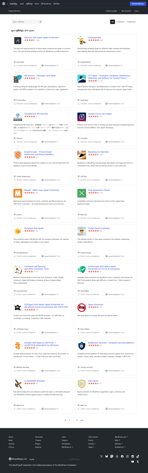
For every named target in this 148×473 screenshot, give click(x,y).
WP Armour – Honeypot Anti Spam (40, 75)
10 (77, 420)
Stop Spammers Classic (99, 190)
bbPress (119, 444)
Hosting (11, 444)
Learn (64, 437)
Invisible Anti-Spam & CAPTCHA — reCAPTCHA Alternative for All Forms (41, 344)
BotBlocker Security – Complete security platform (111, 343)
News (11, 440)
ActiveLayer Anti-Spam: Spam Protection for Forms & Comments (104, 267)
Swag (91, 447)
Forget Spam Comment (99, 228)
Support (65, 440)
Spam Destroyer (95, 304)
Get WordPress (138, 4)
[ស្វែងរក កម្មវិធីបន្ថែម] (40, 22)
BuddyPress (120, 447)
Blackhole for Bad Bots (98, 152)
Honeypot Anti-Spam (34, 228)
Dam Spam (93, 381)
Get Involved (93, 437)
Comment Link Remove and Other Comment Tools (36, 267)
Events (90, 440)
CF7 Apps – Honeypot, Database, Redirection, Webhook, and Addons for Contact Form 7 (109, 76)
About (11, 437)
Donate (92, 444)
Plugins (37, 444)
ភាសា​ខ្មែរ (31, 459)
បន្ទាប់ (82, 420)
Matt (117, 440)
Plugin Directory (14, 11)
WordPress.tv (67, 447)
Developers (66, 444)
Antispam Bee (94, 37)
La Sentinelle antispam (34, 381)
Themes (38, 440)
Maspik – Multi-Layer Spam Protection (41, 190)
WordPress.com (121, 437)
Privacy (11, 447)
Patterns (38, 447)
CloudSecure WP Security (36, 114)
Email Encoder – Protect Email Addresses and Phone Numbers (39, 153)
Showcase (39, 437)
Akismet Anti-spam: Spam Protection (41, 37)
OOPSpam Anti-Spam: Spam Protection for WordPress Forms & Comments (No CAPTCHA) (46, 305)
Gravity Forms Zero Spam (100, 114)
